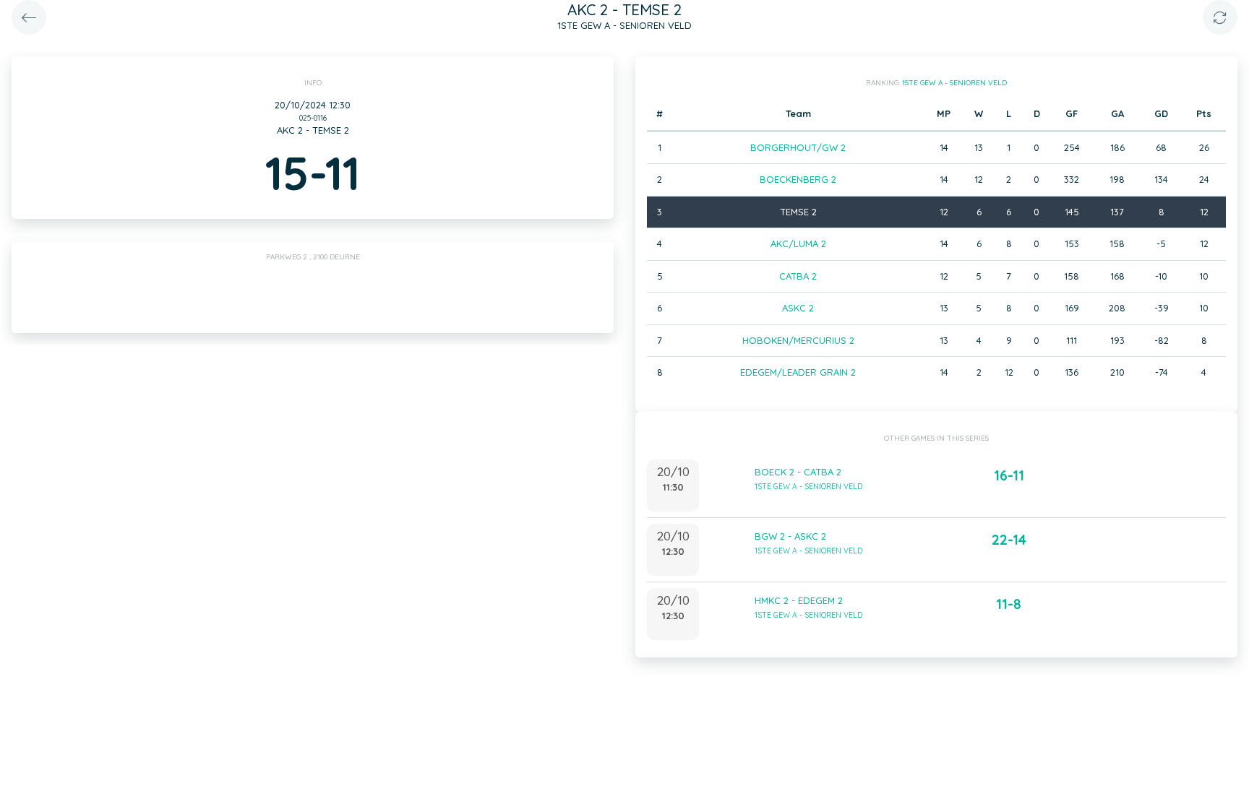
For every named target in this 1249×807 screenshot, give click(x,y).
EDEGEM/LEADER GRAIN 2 (798, 372)
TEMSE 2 (798, 211)
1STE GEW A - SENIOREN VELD (954, 82)
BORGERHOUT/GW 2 (798, 147)
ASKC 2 (798, 308)
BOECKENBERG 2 (798, 179)
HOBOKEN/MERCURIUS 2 (798, 340)
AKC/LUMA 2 (798, 243)
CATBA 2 (798, 276)
